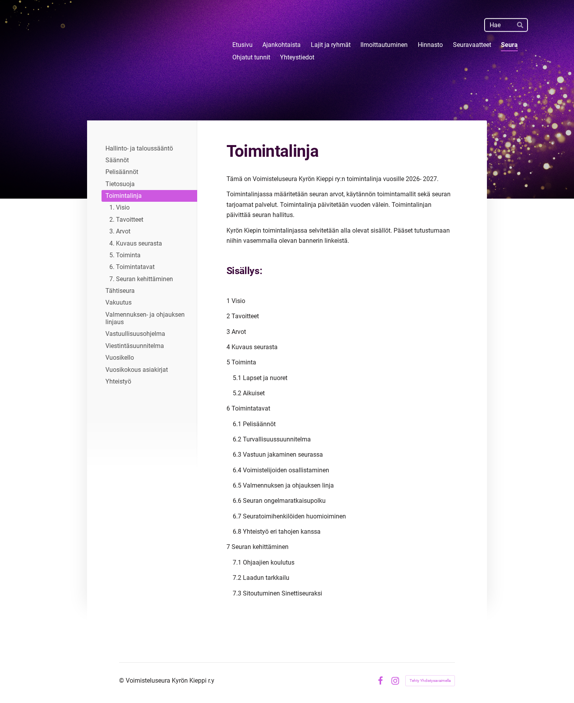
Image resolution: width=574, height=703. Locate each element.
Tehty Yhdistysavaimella (430, 680)
